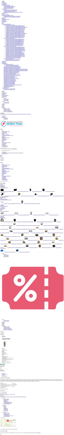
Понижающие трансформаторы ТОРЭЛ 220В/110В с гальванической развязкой (15, 69)
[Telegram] (2, 364)
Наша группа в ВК (6, 416)
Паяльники (3, 20)
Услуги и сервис (4, 92)
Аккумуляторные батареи (6, 5)
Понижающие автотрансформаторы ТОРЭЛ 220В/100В (12, 66)
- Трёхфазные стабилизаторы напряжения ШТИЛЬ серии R (14, 45)
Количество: (2, 366)
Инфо (3, 97)
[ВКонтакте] (0, 364)
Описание (3, 373)
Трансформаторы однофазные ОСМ (9, 77)
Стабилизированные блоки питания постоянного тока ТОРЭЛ (13, 12)
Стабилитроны (4, 61)
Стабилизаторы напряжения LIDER (9, 24)
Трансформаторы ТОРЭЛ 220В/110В (9, 82)
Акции (3, 101)
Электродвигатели (5, 146)
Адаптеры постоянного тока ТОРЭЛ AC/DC (10, 10)
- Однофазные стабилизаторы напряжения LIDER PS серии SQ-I (15, 28)
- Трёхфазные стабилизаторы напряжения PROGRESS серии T (15, 54)
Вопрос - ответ (6, 410)
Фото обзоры (6, 409)
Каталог (2, 183)
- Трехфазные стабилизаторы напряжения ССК (13, 60)
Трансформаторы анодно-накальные (9, 76)
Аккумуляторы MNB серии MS (8, 8)
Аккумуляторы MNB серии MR (8, 7)
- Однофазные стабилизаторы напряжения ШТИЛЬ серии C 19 (15, 39)
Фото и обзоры (6, 99)
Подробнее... (39, 432)
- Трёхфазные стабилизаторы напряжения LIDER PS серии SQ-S (15, 36)
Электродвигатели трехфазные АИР (9, 89)
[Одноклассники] (1, 364)
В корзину (2, 370)
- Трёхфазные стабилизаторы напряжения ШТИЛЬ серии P (14, 44)
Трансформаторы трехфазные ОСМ (9, 86)
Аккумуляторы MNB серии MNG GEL (9, 6)
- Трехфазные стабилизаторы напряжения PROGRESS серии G (15, 52)
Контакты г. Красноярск (7, 328)
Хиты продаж (4, 2)
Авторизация (6, 118)
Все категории (4, 4)
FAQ (2, 106)
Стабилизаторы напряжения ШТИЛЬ (9, 38)
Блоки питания (4, 132)
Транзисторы (4, 62)
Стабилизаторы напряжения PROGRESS (10, 46)
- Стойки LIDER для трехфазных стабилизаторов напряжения (15, 31)
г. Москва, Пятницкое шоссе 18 (8, 415)
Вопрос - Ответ (4, 376)
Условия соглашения (7, 403)
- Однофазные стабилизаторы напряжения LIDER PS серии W (15, 30)
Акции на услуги (6, 321)
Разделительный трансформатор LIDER (10, 73)
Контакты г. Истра (6, 109)
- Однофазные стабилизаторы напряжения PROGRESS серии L (15, 47)
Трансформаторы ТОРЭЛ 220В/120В (9, 83)
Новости (5, 98)
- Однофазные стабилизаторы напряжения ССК (13, 59)
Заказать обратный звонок (6, 150)
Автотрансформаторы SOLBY (8, 64)
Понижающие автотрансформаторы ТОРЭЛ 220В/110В (12, 67)
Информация (6, 408)
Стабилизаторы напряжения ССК (9, 58)
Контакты (3, 107)
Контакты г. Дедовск (7, 108)
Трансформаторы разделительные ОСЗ (9, 79)
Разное (3, 22)
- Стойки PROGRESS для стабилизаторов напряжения (14, 51)
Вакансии (3, 94)
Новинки (1, 184)
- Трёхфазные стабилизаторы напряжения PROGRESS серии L (15, 53)
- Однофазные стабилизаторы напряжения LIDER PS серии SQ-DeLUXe (16, 27)
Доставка (3, 104)
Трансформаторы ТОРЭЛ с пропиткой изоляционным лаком (13, 84)
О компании (5, 396)
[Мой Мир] (4, 364)
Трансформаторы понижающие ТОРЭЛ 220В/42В (11, 78)
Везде (3, 130)
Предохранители (4, 139)
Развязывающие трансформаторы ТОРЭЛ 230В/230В (12, 71)
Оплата (3, 103)
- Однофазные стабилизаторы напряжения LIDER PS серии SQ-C (15, 26)
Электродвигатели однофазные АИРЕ (9, 88)
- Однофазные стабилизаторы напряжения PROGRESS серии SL (15, 48)
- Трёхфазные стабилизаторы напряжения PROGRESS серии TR (15, 56)
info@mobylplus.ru (6, 414)
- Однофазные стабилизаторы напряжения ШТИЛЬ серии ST (15, 42)
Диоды (3, 13)
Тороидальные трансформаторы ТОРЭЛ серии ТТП (11, 74)
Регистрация (6, 119)
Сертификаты (4, 93)
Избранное (5, 400)
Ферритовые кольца (7, 87)
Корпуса (3, 17)
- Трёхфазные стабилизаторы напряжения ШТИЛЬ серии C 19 (15, 43)
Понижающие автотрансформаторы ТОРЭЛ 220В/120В (12, 68)
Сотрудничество (4, 96)
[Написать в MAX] (0, 156)
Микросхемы (4, 18)
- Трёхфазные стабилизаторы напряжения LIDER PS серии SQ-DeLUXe (16, 33)
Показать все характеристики (6, 362)
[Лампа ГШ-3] (4, 346)
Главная (1, 396)
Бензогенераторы (4, 166)
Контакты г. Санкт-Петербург (8, 111)
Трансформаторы (4, 63)
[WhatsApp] (3, 364)
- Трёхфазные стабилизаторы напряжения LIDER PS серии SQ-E (15, 34)
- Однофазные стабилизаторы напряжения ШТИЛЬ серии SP (15, 41)
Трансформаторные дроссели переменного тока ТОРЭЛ (12, 75)
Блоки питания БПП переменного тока (9, 11)
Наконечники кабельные (5, 19)
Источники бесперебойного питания (7, 15)
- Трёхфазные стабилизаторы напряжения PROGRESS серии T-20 (15, 55)
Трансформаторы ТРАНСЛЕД (8, 85)
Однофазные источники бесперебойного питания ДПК (12, 16)
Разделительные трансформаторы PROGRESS (11, 72)
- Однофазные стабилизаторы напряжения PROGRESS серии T (15, 49)
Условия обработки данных (8, 402)
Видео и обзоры (6, 100)
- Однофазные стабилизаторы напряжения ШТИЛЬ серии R (14, 40)
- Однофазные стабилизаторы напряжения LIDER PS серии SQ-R (15, 29)
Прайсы (3, 105)
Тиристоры (3, 177)
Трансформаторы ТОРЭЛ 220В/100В (9, 81)
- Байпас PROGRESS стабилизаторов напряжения (13, 57)
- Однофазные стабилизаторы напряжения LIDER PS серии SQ (15, 25)
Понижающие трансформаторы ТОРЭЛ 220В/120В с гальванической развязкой (15, 70)
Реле (2, 23)
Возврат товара (6, 401)
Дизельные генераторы (5, 14)
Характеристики (4, 374)
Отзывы (3, 375)
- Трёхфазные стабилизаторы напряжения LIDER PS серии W (15, 37)
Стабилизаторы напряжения (6, 142)
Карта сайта (21, 396)
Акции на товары (6, 102)
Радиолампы (4, 21)
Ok (0, 434)
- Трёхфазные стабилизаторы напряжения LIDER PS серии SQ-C (15, 32)
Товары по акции (4, 3)
